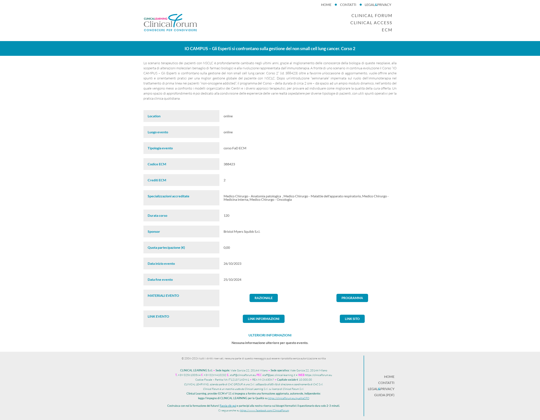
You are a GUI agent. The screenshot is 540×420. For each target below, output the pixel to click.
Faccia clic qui (228, 405)
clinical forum (371, 15)
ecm (387, 29)
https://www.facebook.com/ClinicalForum (264, 410)
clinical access (371, 22)
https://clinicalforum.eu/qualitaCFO (288, 398)
